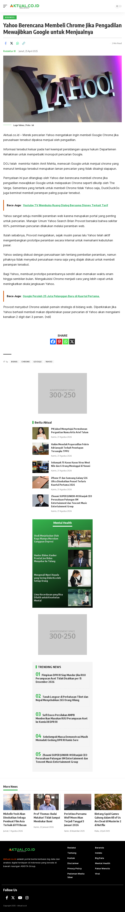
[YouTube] (20, 898)
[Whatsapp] (66, 341)
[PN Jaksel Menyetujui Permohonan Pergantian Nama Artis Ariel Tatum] (40, 433)
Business (10, 17)
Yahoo (49, 362)
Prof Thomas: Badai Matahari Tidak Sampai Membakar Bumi (47, 817)
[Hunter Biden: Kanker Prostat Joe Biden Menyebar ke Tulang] (79, 558)
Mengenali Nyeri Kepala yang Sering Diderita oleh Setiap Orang (47, 577)
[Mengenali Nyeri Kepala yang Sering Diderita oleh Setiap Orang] (79, 578)
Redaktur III (9, 51)
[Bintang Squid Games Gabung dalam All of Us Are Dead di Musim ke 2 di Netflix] (108, 802)
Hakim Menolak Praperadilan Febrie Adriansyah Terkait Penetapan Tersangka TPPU (70, 448)
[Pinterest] (59, 341)
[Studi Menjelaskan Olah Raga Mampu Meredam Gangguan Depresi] (79, 538)
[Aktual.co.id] (25, 6)
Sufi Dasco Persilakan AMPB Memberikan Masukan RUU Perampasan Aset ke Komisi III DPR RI (62, 718)
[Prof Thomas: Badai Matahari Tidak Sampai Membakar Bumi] (47, 802)
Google (38, 362)
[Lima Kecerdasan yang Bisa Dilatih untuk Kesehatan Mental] (79, 597)
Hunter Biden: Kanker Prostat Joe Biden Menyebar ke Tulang (45, 558)
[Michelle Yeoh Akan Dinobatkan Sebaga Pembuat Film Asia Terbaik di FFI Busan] (16, 802)
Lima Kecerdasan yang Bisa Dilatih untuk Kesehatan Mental (48, 597)
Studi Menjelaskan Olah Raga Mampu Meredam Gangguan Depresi (46, 538)
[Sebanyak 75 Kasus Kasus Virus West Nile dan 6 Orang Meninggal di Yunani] (40, 467)
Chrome (25, 362)
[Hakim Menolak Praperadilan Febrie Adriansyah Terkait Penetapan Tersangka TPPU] (40, 449)
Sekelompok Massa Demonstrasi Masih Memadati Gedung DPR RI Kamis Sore (62, 738)
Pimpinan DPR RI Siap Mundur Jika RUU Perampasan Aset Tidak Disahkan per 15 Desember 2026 (61, 678)
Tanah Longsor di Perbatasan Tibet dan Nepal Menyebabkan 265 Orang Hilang (62, 698)
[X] (72, 341)
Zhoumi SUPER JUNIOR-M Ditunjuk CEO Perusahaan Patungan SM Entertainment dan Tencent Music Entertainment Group (62, 758)
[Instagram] (27, 898)
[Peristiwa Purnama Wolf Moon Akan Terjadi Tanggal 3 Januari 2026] (77, 802)
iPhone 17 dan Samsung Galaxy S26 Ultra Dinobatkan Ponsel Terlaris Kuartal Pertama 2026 (69, 481)
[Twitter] (13, 898)
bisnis (14, 362)
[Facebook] (53, 341)
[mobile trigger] (6, 6)
